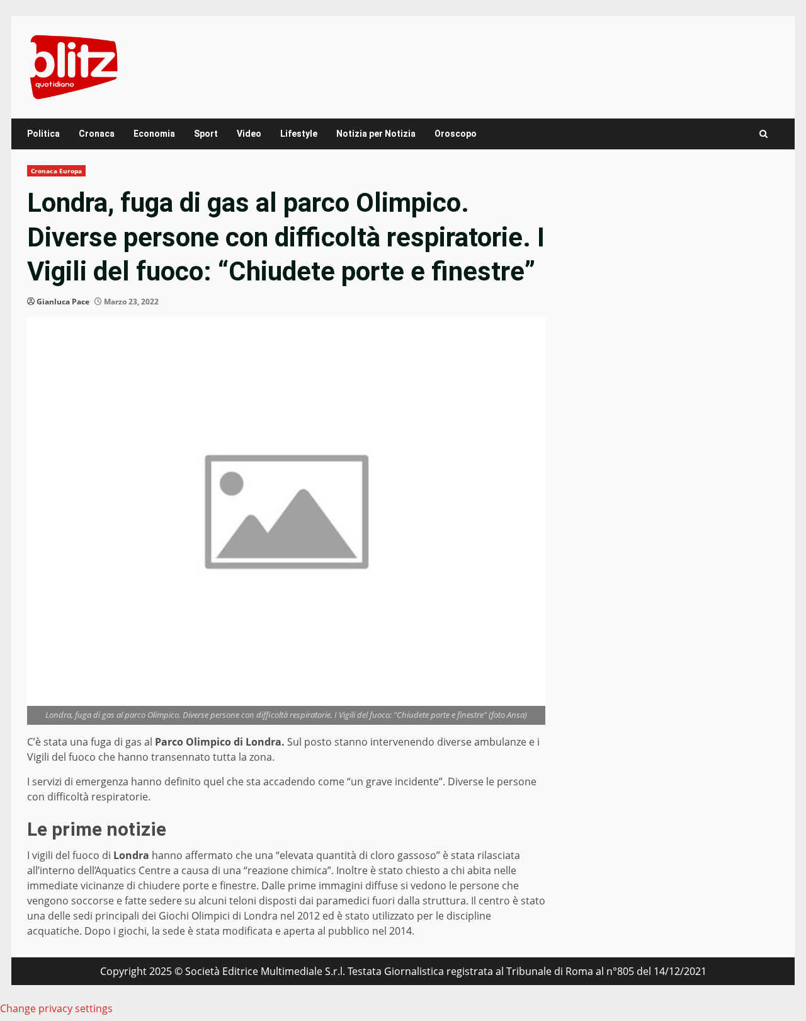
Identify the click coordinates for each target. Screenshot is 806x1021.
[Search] (763, 134)
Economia (154, 134)
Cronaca (97, 134)
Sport (206, 134)
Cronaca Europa (56, 170)
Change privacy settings (56, 1008)
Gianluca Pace (63, 301)
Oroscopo (455, 134)
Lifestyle (298, 134)
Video (249, 134)
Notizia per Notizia (376, 134)
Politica (43, 134)
